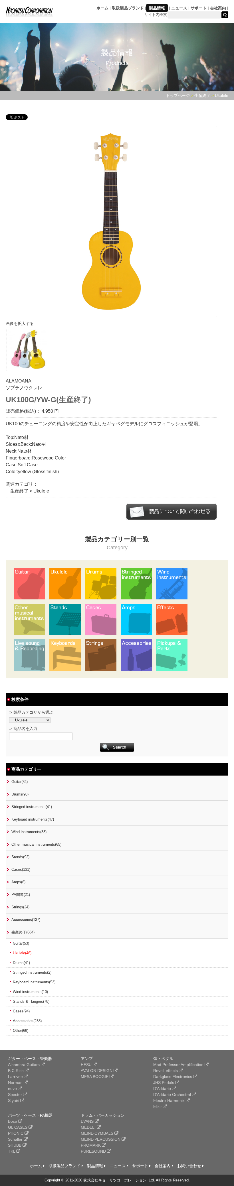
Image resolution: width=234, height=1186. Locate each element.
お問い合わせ (189, 1165)
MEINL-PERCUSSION (101, 1139)
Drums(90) (20, 794)
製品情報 (157, 8)
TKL (12, 1151)
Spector (15, 1094)
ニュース (179, 8)
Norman (16, 1082)
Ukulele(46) (22, 953)
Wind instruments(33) (29, 832)
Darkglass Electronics (173, 1076)
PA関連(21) (20, 894)
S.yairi (14, 1100)
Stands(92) (20, 857)
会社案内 (218, 8)
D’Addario (162, 1088)
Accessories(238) (27, 1021)
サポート (199, 8)
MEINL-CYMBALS (97, 1133)
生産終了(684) (23, 932)
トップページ (178, 95)
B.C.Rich (16, 1070)
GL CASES (18, 1127)
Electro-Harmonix (169, 1100)
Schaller (16, 1139)
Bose (13, 1121)
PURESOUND (94, 1151)
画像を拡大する (20, 323)
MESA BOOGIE (95, 1076)
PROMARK (91, 1145)
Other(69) (20, 1030)
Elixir (158, 1106)
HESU (87, 1064)
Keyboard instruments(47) (32, 819)
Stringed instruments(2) (32, 972)
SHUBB (15, 1145)
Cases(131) (20, 869)
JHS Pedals (164, 1082)
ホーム (102, 8)
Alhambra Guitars (24, 1064)
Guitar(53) (21, 943)
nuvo (13, 1088)
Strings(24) (20, 907)
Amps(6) (18, 882)
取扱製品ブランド (128, 8)
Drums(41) (21, 963)
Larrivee (16, 1076)
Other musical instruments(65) (36, 844)
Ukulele (221, 95)
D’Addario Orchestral (172, 1094)
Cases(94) (21, 1011)
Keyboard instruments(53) (34, 982)
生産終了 (202, 95)
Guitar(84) (19, 782)
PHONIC (16, 1133)
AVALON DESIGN (97, 1070)
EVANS (88, 1121)
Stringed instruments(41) (31, 807)
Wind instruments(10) (30, 992)
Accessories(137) (25, 919)
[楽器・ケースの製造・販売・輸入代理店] (29, 13)
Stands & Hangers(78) (31, 1001)
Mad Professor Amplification (179, 1064)
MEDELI (89, 1127)
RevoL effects (166, 1070)
